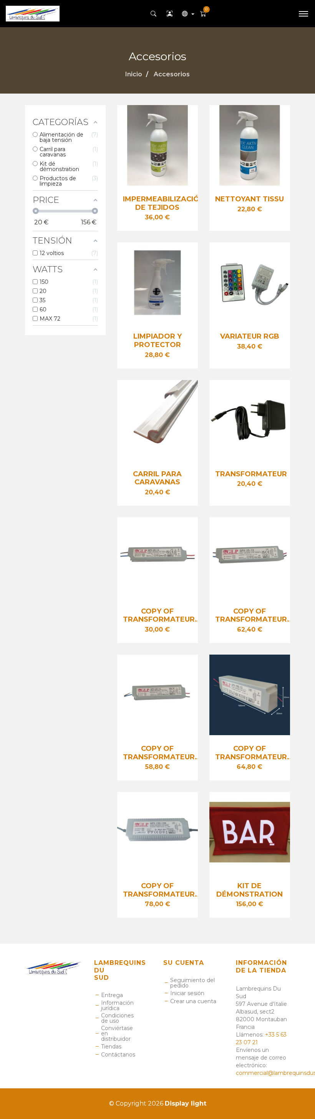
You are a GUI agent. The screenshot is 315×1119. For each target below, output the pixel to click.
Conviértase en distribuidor (117, 1033)
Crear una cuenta (193, 1001)
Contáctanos (118, 1054)
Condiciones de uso (117, 1018)
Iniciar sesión (187, 993)
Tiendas (111, 1046)
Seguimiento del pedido (192, 982)
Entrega (112, 995)
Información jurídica (117, 1005)
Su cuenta (183, 962)
